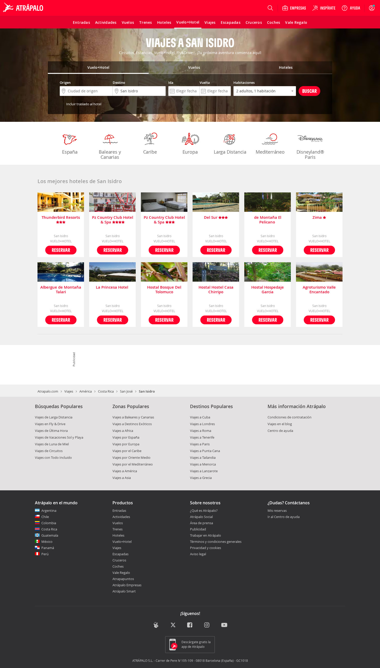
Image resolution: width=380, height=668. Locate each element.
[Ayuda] (350, 8)
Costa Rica (106, 391)
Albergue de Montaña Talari (60, 289)
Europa (190, 152)
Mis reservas (277, 511)
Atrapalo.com (47, 391)
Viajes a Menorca (203, 464)
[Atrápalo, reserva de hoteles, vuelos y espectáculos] (24, 8)
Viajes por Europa (125, 444)
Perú (45, 554)
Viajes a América (124, 471)
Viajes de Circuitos (49, 450)
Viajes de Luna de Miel (52, 444)
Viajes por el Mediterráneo (132, 464)
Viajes (68, 391)
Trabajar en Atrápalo (205, 535)
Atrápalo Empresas (126, 585)
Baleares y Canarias (110, 154)
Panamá (47, 547)
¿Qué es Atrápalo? (204, 510)
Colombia (48, 523)
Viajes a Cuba (200, 417)
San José (126, 391)
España (70, 152)
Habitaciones (244, 82)
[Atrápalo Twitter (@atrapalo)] (173, 625)
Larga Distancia (230, 152)
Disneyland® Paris (310, 154)
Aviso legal (198, 554)
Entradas (119, 510)
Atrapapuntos (123, 578)
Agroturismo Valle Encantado (319, 289)
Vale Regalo (121, 572)
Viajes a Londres (202, 424)
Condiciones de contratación (289, 417)
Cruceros (119, 560)
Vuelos (117, 523)
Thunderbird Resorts (61, 217)
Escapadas (120, 554)
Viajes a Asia (121, 477)
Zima (318, 217)
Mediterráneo (270, 152)
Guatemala (49, 535)
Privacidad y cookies (205, 547)
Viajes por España (125, 437)
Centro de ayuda (280, 430)
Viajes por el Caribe (126, 450)
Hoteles (118, 535)
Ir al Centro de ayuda (284, 517)
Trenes (117, 529)
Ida (170, 82)
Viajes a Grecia (201, 477)
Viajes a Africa (122, 430)
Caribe (150, 152)
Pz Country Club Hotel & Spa (112, 219)
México (46, 541)
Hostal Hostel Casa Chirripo (216, 289)
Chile (45, 516)
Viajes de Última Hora (51, 430)
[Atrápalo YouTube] (224, 625)
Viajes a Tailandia (203, 457)
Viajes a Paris (200, 444)
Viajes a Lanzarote (204, 471)
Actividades (121, 516)
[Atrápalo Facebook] (190, 625)
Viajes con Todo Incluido (53, 457)
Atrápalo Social (201, 516)
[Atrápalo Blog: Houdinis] (156, 625)
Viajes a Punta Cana (205, 450)
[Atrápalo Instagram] (207, 625)
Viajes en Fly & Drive (50, 424)
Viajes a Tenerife (202, 437)
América (85, 391)
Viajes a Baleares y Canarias (133, 417)
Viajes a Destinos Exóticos (132, 424)
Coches (118, 566)
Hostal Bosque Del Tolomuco (164, 289)
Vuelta (205, 82)
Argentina (48, 510)
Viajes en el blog (280, 424)
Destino (119, 82)
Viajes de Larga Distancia (53, 417)
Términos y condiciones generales (215, 541)
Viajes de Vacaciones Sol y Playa (59, 437)
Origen (65, 82)
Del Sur (211, 217)
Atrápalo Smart (124, 591)
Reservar (61, 250)
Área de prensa (201, 523)
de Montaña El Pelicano (267, 219)
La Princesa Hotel (112, 287)
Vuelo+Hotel (122, 541)
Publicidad (198, 529)
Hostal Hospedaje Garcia (267, 289)
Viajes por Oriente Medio (131, 457)
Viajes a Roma (200, 430)
